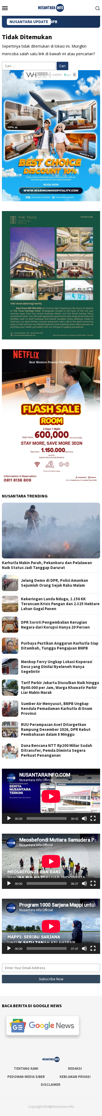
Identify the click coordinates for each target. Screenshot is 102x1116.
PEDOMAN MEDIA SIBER (26, 1076)
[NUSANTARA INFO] (51, 7)
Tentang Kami (26, 1068)
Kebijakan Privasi (75, 1076)
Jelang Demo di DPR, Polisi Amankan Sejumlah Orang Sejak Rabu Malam (54, 583)
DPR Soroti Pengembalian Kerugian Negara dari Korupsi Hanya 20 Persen (55, 625)
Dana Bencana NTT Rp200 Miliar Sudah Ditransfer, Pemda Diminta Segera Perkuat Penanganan (56, 750)
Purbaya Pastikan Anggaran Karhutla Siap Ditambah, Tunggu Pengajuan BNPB (59, 646)
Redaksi (75, 1068)
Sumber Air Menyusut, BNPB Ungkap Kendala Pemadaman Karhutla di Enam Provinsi (56, 708)
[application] (51, 796)
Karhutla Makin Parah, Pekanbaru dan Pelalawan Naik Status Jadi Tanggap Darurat (47, 565)
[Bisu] (84, 818)
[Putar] (9, 818)
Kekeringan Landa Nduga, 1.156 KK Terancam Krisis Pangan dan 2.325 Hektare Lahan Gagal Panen (60, 603)
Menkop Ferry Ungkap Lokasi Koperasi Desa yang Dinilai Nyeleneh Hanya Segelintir (56, 666)
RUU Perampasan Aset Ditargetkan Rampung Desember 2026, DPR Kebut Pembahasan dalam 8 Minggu (56, 729)
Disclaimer (50, 1084)
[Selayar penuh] (93, 818)
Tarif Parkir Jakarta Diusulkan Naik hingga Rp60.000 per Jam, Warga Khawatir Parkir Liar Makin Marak (60, 687)
